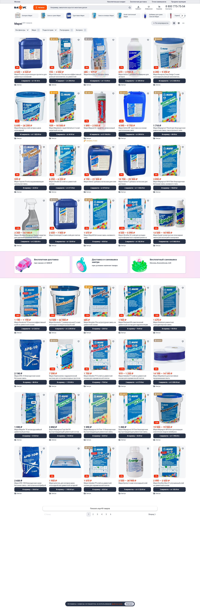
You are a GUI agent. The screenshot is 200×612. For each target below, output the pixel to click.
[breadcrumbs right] (182, 15)
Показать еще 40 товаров (100, 508)
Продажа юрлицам (178, 2)
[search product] (129, 7)
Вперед (151, 514)
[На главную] (20, 7)
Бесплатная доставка (138, 2)
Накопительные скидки (116, 2)
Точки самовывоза (159, 2)
